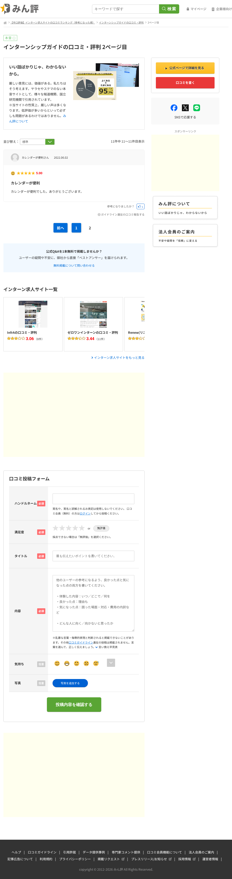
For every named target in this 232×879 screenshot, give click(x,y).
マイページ (198, 9)
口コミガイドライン (81, 642)
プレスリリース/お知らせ (149, 859)
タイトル (20, 556)
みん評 (19, 9)
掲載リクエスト (109, 859)
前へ (60, 227)
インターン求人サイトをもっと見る (119, 357)
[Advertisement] (74, 415)
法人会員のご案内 (201, 852)
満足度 (19, 532)
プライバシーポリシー (75, 859)
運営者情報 (210, 859)
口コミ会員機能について (164, 852)
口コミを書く (185, 82)
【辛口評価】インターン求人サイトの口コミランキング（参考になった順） (52, 22)
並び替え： (11, 141)
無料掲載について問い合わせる (74, 265)
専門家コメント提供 (126, 852)
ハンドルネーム (25, 503)
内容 (17, 611)
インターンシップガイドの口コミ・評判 (121, 22)
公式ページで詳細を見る (186, 68)
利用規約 (46, 859)
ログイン (85, 513)
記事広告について (20, 859)
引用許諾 (69, 852)
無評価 (101, 528)
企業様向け (224, 9)
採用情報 (184, 859)
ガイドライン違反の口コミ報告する (123, 214)
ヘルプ (16, 852)
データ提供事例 (94, 852)
